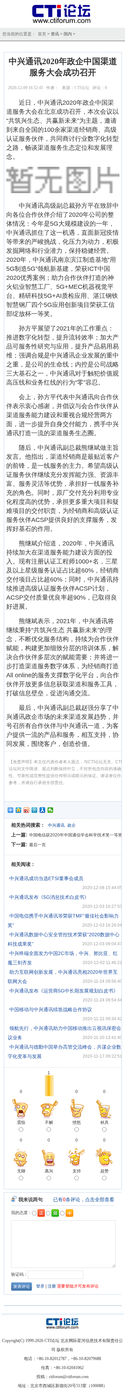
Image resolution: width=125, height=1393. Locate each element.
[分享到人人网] (42, 810)
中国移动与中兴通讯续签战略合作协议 (50, 1009)
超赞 (104, 1171)
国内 (68, 34)
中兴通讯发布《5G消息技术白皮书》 (49, 897)
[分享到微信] (50, 810)
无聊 (21, 1171)
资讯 (55, 34)
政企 (71, 825)
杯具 (104, 1122)
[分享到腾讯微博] (35, 810)
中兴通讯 (56, 825)
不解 (49, 1122)
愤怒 (77, 1122)
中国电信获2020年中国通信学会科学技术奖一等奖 (75, 835)
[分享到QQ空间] (19, 810)
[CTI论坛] (62, 22)
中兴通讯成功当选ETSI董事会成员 (46, 878)
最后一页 (37, 844)
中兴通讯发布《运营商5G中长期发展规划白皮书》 (63, 991)
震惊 (21, 1122)
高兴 (49, 1171)
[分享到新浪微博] (27, 810)
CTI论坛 (81, 87)
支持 (77, 1171)
